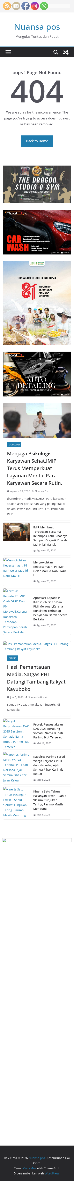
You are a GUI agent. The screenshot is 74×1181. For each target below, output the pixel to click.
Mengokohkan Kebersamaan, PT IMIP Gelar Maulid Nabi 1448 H (49, 568)
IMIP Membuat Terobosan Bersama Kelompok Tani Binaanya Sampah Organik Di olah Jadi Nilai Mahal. (50, 535)
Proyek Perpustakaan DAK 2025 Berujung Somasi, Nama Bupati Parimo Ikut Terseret (48, 730)
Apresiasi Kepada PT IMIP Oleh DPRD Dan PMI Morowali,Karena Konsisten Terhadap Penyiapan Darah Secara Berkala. (50, 608)
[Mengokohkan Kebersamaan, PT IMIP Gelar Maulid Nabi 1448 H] (16, 572)
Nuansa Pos (42, 491)
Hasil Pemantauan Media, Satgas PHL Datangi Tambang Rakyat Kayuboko (36, 677)
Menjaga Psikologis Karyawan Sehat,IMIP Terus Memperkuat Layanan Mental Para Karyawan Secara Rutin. (34, 468)
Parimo (12, 658)
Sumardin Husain (38, 697)
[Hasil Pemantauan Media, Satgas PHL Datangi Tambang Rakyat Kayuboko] (37, 646)
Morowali (14, 444)
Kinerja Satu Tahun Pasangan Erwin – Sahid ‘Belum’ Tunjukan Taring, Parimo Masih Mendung (49, 800)
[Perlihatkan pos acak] (66, 52)
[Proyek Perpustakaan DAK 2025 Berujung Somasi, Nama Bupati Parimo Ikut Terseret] (16, 734)
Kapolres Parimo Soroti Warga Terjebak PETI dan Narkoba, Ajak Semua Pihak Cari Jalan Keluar (49, 765)
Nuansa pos (37, 26)
